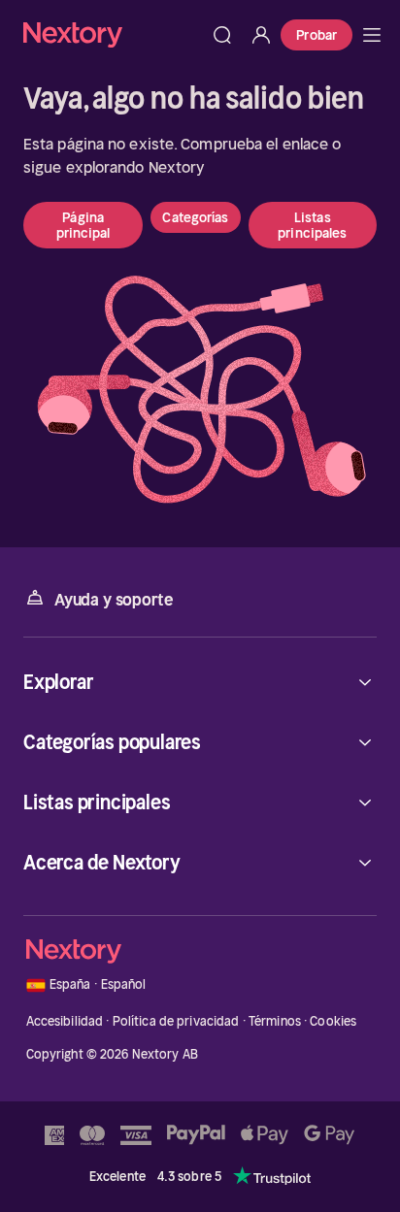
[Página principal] (113, 34)
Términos (275, 1021)
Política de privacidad (176, 1021)
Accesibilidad (65, 1021)
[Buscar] (222, 35)
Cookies (333, 1021)
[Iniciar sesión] (261, 35)
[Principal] (371, 35)
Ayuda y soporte (113, 599)
